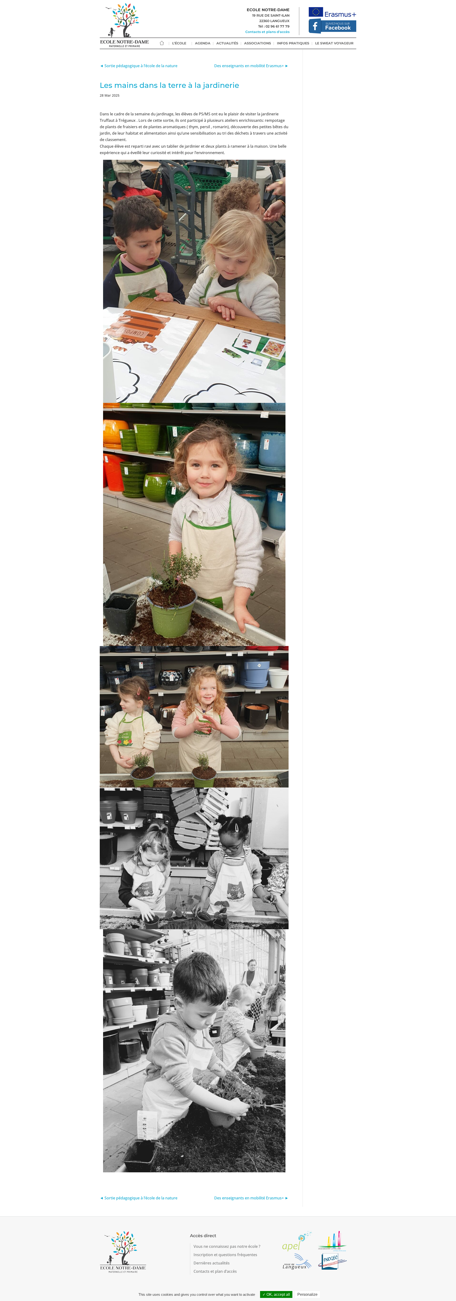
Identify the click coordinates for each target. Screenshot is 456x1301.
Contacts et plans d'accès (267, 32)
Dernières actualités (212, 1263)
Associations (257, 43)
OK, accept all (278, 1294)
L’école (179, 43)
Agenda (202, 43)
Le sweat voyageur (334, 43)
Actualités (227, 43)
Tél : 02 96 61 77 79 (274, 26)
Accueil (162, 43)
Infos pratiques (293, 43)
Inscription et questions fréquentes (225, 1254)
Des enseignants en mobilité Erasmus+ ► (251, 65)
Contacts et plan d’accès (215, 1271)
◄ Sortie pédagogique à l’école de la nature (138, 65)
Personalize (307, 1294)
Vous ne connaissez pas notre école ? (227, 1246)
